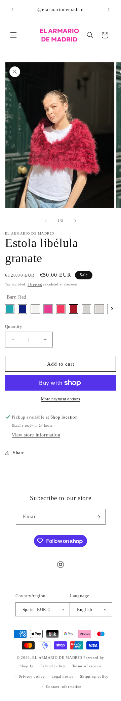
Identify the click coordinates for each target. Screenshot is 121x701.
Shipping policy (94, 676)
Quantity (13, 326)
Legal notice (62, 676)
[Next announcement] (108, 9)
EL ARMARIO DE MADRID (57, 658)
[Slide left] (45, 220)
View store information (36, 434)
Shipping (35, 284)
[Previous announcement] (12, 9)
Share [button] (19, 452)
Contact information (64, 686)
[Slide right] (75, 220)
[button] (13, 35)
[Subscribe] (97, 517)
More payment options (60, 399)
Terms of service (87, 666)
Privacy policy (32, 676)
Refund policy (53, 666)
